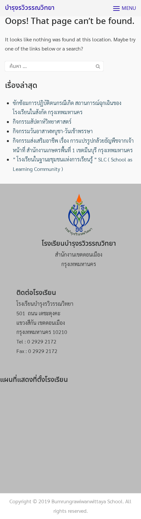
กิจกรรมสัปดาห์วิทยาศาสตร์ (42, 121)
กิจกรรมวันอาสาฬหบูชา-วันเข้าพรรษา (53, 131)
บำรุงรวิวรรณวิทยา (29, 8)
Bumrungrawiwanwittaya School (87, 501)
